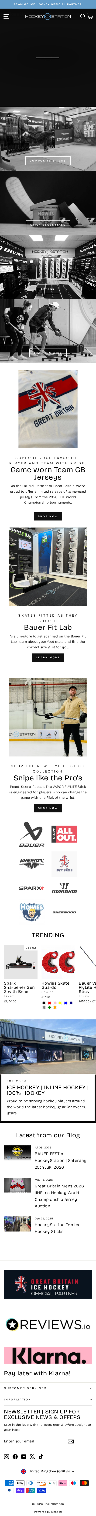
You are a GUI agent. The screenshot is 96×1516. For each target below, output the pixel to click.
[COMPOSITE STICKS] (48, 139)
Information (17, 1399)
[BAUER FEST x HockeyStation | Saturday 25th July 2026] (17, 1152)
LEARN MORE (48, 657)
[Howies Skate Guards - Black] (44, 1003)
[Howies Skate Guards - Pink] (55, 1003)
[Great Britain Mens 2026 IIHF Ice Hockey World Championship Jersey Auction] (17, 1185)
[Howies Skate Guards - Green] (49, 1007)
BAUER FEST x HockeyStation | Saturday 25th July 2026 (60, 1160)
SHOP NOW (48, 516)
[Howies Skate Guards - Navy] (71, 1003)
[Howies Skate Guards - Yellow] (60, 1003)
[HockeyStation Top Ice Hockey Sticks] (17, 1223)
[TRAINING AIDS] (48, 331)
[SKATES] (48, 267)
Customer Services (25, 1388)
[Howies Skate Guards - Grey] (44, 1007)
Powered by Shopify (48, 1511)
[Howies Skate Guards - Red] (49, 1003)
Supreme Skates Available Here (47, 69)
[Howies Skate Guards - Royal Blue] (65, 1003)
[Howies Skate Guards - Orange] (55, 1007)
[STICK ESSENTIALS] (48, 203)
